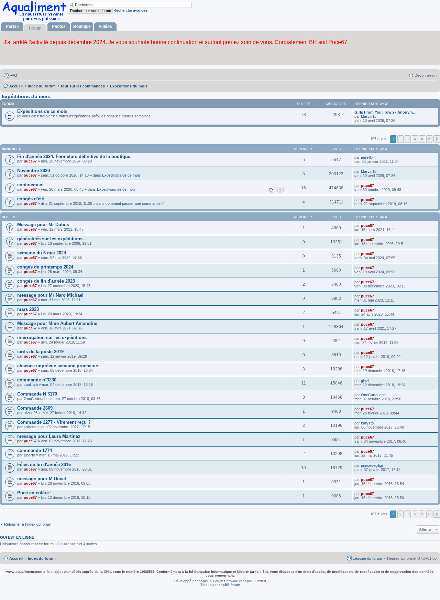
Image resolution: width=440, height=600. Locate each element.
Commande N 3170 (37, 394)
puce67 (30, 161)
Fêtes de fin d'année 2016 (44, 464)
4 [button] (415, 139)
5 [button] (422, 139)
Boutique (82, 26)
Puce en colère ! (34, 492)
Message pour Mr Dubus (43, 224)
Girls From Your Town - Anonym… (385, 112)
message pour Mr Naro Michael (50, 295)
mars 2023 (28, 309)
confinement (30, 184)
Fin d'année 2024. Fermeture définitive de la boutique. (74, 156)
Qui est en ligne (17, 537)
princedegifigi (372, 465)
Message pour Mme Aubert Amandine (57, 323)
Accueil (16, 558)
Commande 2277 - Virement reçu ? (54, 422)
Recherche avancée (130, 10)
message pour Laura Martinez (48, 436)
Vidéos (105, 26)
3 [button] (408, 139)
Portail (12, 26)
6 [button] (429, 139)
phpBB (204, 581)
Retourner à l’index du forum (27, 524)
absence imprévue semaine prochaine (57, 365)
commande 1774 (34, 450)
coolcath (31, 384)
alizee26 (30, 413)
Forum (35, 28)
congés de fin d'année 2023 (46, 281)
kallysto (30, 427)
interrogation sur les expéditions (52, 337)
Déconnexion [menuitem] (426, 75)
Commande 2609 (35, 408)
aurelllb (367, 157)
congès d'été (30, 198)
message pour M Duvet (41, 478)
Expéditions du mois (26, 96)
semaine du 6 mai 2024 (41, 252)
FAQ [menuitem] (13, 75)
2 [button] (400, 139)
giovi (364, 381)
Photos (59, 26)
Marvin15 (368, 116)
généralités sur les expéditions (49, 238)
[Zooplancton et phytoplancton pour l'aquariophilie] (36, 21)
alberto (29, 455)
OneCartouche (36, 399)
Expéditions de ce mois (42, 111)
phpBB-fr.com (229, 585)
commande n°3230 (36, 379)
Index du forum (42, 558)
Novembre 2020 (33, 170)
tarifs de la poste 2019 (40, 351)
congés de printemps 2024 (45, 267)
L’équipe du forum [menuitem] (367, 558)
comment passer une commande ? (135, 203)
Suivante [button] (436, 139)
